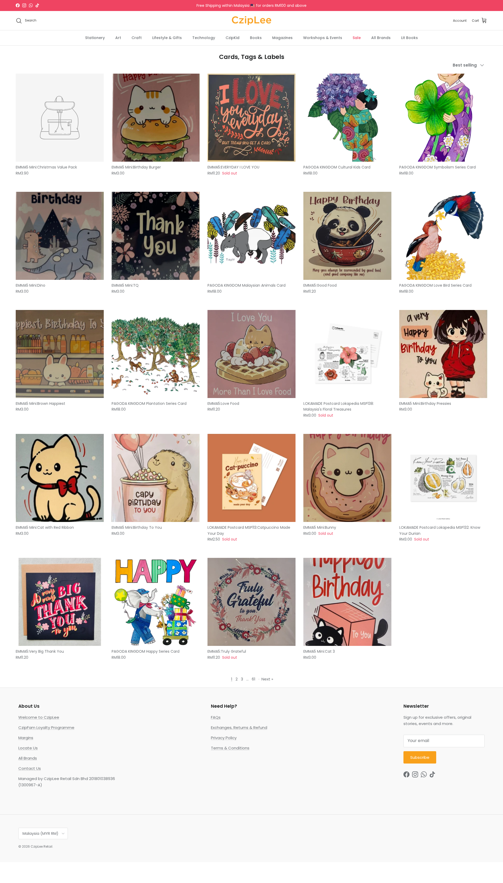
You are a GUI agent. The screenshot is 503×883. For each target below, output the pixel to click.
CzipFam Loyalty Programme (46, 727)
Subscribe (419, 757)
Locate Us (28, 748)
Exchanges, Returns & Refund (239, 727)
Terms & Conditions (230, 748)
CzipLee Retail (41, 846)
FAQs (216, 717)
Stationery (95, 37)
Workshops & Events (322, 37)
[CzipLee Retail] (251, 20)
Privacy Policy (224, 737)
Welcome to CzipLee (38, 717)
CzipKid (232, 37)
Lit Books (409, 37)
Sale (357, 37)
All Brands (381, 37)
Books (256, 37)
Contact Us (29, 768)
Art (118, 37)
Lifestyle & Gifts (167, 37)
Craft (137, 37)
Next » (267, 679)
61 (253, 679)
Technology (203, 37)
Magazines (282, 37)
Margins (25, 737)
